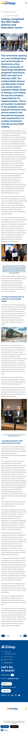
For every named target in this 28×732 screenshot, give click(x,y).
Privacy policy (13, 687)
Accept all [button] (4, 726)
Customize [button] (5, 730)
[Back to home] (8, 3)
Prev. (8, 636)
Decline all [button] (14, 726)
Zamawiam (6, 691)
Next (20, 636)
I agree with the (9, 687)
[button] (26, 3)
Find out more (5, 675)
